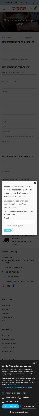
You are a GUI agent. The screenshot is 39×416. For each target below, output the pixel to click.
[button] (19, 388)
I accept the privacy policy (14, 225)
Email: (6, 218)
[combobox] (33, 363)
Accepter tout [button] (10, 406)
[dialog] (19, 388)
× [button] (36, 363)
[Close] (35, 183)
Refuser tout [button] (29, 406)
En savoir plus (12, 384)
